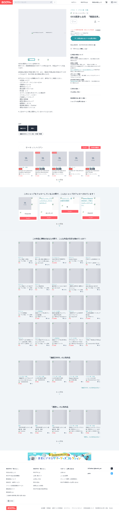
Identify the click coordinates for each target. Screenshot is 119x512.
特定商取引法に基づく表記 (77, 98)
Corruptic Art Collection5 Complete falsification (25, 171)
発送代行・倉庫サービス (13, 482)
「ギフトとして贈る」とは (79, 48)
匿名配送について (11, 479)
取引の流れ (75, 88)
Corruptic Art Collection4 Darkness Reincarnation (42, 171)
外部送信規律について (89, 508)
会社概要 (43, 508)
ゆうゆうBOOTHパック (88, 69)
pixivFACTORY (74, 81)
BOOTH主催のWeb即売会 (40, 489)
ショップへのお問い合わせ (77, 101)
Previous (19, 33)
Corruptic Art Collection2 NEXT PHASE (92, 171)
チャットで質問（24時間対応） (69, 479)
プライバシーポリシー (77, 508)
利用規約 (49, 508)
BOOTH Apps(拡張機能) (13, 475)
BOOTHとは (84, 2)
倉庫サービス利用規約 (57, 508)
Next (65, 33)
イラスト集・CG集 (83, 10)
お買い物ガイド (37, 475)
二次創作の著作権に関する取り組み (16, 495)
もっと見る (59, 224)
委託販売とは (10, 492)
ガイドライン (67, 508)
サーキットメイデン (34, 147)
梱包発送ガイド (10, 489)
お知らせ (63, 472)
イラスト (72, 10)
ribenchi (90, 213)
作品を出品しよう (97, 2)
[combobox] (33, 2)
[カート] (87, 13)
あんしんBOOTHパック (76, 69)
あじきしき (49, 213)
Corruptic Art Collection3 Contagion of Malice (59, 171)
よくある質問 (64, 475)
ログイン (73, 2)
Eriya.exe (28, 214)
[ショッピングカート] (106, 2)
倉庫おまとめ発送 (38, 485)
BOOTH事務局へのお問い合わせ (69, 482)
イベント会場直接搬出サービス (14, 485)
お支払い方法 (76, 92)
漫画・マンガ (72, 167)
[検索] (51, 2)
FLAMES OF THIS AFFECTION (76, 171)
